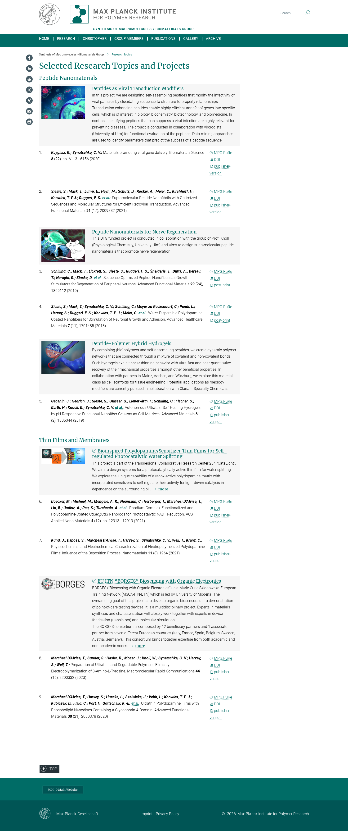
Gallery (190, 39)
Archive (213, 39)
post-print (222, 285)
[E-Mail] (29, 111)
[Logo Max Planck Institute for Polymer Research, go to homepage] (128, 14)
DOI (217, 159)
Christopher (95, 39)
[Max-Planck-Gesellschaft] (47, 813)
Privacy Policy (167, 814)
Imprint (146, 814)
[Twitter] (29, 89)
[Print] (29, 121)
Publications (163, 39)
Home (44, 39)
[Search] (307, 13)
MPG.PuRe (223, 153)
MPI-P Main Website (63, 789)
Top (53, 769)
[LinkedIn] (29, 68)
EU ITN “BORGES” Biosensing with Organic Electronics (159, 581)
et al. (106, 198)
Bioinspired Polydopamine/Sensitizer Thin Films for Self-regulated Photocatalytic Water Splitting (159, 453)
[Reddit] (29, 79)
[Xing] (29, 100)
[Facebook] (29, 57)
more (163, 489)
